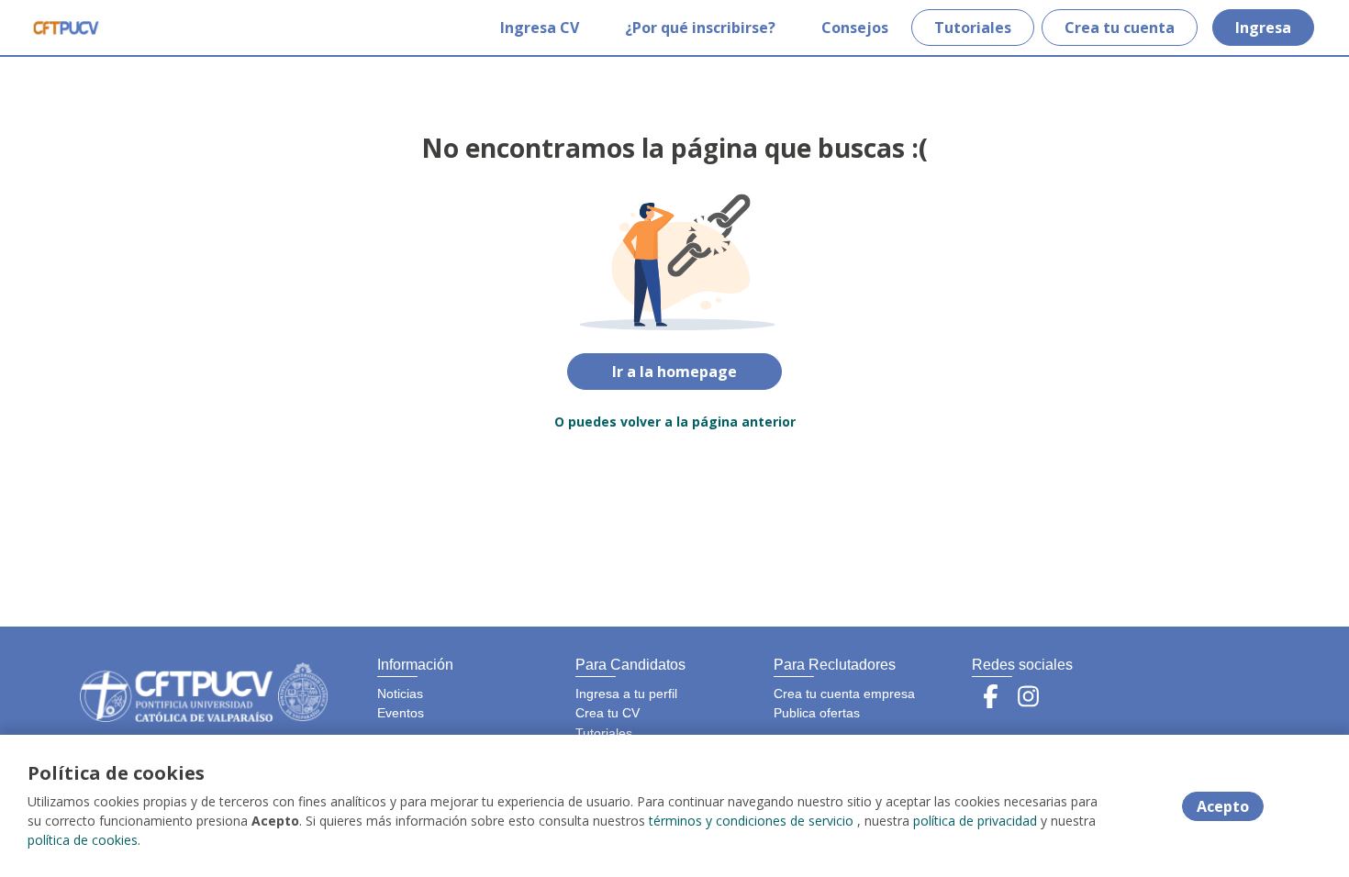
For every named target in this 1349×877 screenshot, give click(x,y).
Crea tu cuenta (1120, 27)
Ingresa (1263, 27)
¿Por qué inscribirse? (700, 27)
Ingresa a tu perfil (626, 693)
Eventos (400, 712)
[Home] (66, 27)
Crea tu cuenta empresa (844, 693)
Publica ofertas (817, 712)
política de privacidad (975, 820)
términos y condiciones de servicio (751, 820)
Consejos (854, 27)
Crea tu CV (607, 712)
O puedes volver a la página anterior (675, 421)
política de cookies (83, 840)
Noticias (400, 693)
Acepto (1223, 806)
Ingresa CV (539, 27)
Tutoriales (972, 27)
